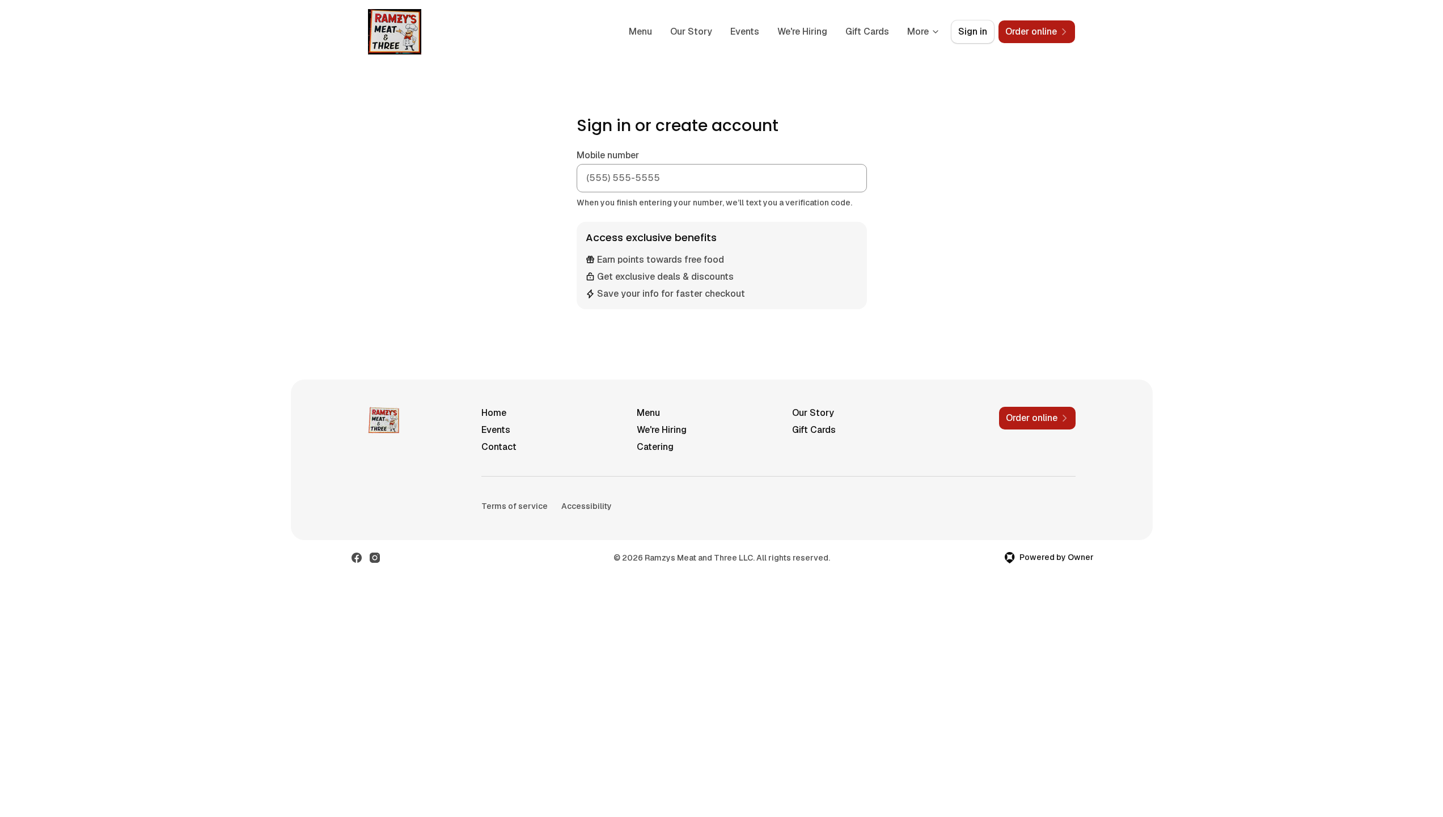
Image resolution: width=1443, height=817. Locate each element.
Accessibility (586, 506)
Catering (655, 447)
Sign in (972, 31)
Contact (499, 447)
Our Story (691, 31)
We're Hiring (802, 31)
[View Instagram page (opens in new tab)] (375, 558)
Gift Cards (867, 31)
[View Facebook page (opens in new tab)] (356, 558)
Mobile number (608, 155)
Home (493, 413)
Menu (640, 31)
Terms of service (514, 506)
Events (744, 31)
